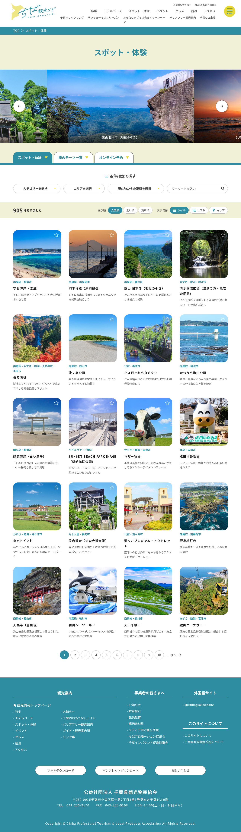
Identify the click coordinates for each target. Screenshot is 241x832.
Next (222, 106)
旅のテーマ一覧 (70, 157)
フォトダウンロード (60, 770)
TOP (16, 30)
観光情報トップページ (34, 705)
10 (159, 655)
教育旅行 (135, 711)
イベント (162, 10)
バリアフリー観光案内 (183, 17)
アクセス (210, 10)
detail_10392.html (193, 317)
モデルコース (113, 10)
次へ (174, 654)
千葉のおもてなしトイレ (79, 718)
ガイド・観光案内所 (76, 730)
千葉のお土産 (208, 17)
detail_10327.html (137, 400)
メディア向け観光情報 (144, 730)
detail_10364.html (137, 233)
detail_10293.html (26, 485)
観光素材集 (136, 723)
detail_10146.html (193, 400)
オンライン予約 (111, 157)
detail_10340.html (193, 233)
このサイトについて (198, 735)
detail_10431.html (26, 569)
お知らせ (69, 711)
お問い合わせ (180, 770)
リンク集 (69, 737)
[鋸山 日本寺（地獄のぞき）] (120, 106)
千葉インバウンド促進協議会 (148, 742)
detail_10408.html (193, 485)
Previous (19, 106)
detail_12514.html (137, 317)
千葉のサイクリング (72, 17)
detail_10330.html (193, 569)
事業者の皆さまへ (182, 4)
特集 (94, 10)
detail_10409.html (82, 233)
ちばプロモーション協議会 (147, 736)
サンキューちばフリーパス (103, 17)
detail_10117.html (82, 400)
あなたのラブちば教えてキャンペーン (144, 20)
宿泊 (194, 10)
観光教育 (135, 717)
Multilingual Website (205, 4)
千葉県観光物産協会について (204, 741)
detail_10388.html (26, 400)
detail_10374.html (137, 569)
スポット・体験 (138, 10)
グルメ (179, 10)
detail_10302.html (82, 485)
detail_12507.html (137, 485)
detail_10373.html (82, 569)
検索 (223, 188)
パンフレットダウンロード (120, 770)
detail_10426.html (82, 317)
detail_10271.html (26, 317)
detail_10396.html (26, 233)
